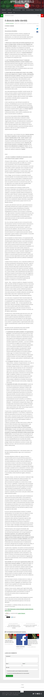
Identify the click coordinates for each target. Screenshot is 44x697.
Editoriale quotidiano (17, 9)
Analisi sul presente (20, 646)
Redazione (10, 12)
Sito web (7, 667)
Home (22, 684)
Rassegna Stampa (30, 9)
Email (24, 663)
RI (14, 12)
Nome (7, 663)
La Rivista (9, 9)
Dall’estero (4, 12)
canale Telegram (21, 613)
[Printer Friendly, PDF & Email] (8, 613)
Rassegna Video (38, 9)
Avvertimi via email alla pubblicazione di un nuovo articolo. (18, 673)
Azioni (23, 9)
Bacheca (4, 9)
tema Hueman (16, 694)
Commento (8, 656)
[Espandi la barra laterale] (2, 15)
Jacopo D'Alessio (10, 23)
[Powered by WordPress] (6, 694)
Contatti (22, 687)
